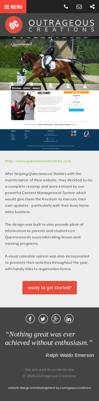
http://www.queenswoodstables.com (38, 161)
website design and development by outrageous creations (49, 388)
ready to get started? (50, 287)
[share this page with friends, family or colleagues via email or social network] (92, 7)
